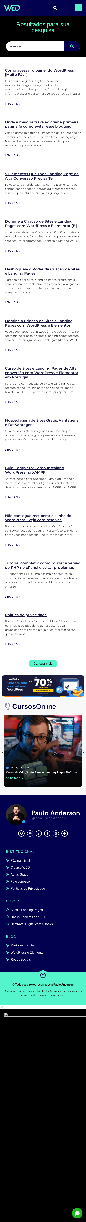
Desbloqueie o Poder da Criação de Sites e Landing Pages (42, 271)
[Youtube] (30, 833)
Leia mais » (12, 103)
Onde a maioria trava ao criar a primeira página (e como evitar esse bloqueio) (42, 124)
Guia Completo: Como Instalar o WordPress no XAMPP (34, 470)
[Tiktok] (39, 833)
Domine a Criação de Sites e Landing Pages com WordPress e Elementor (39, 323)
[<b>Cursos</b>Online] (7, 706)
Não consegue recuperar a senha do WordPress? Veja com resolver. (38, 518)
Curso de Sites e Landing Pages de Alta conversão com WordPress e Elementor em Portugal (41, 372)
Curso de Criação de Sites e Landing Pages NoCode (41, 772)
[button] (78, 7)
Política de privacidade (26, 615)
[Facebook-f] (47, 833)
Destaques (24, 767)
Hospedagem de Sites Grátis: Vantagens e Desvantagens (41, 422)
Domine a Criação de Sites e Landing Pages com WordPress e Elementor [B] (41, 223)
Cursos (13, 767)
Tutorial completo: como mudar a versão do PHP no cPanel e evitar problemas (42, 565)
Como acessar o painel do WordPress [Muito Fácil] (39, 72)
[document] (43, 1113)
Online (34, 706)
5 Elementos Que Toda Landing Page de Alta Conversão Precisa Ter (42, 176)
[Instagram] (21, 833)
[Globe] (64, 833)
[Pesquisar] (72, 46)
